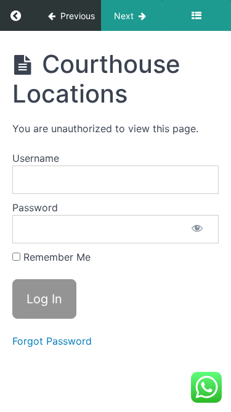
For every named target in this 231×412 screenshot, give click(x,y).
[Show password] (197, 229)
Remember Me (55, 257)
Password (35, 207)
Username (35, 158)
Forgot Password (52, 341)
